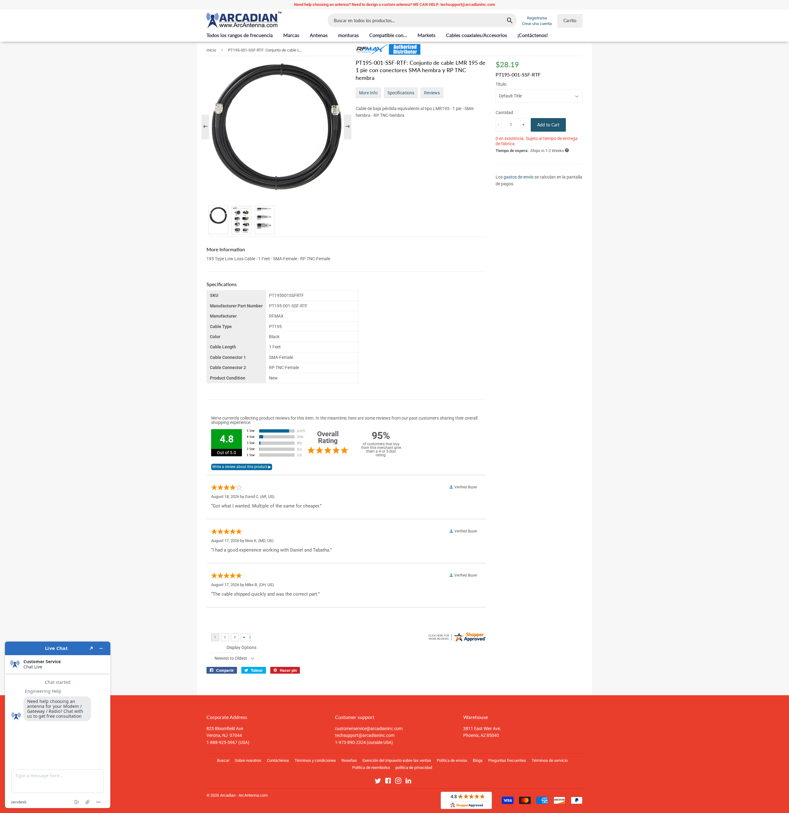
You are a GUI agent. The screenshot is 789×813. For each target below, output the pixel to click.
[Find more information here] (57, 725)
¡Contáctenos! (532, 35)
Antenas (319, 35)
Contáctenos (278, 760)
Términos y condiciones (315, 760)
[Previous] (208, 127)
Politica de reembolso (371, 767)
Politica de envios (452, 760)
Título (501, 84)
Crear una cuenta (537, 23)
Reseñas (349, 760)
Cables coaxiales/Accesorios (476, 35)
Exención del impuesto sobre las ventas (396, 760)
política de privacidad (413, 767)
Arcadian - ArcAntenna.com (244, 795)
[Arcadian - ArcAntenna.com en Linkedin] (408, 781)
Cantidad (504, 112)
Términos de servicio (550, 760)
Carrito (569, 20)
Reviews (432, 92)
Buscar (223, 760)
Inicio (211, 50)
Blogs (478, 760)
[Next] (344, 127)
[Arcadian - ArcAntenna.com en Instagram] (398, 781)
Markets (426, 35)
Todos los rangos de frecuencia (239, 35)
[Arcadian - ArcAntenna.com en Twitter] (378, 781)
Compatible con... (388, 35)
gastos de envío (518, 177)
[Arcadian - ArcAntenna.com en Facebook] (388, 781)
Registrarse (537, 18)
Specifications (400, 92)
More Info (368, 92)
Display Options (241, 647)
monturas (348, 35)
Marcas (291, 35)
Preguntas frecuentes (507, 760)
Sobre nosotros (248, 760)
